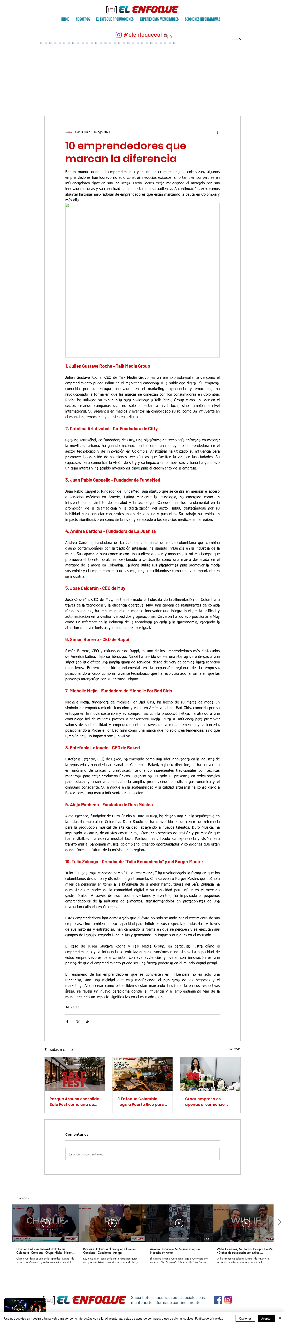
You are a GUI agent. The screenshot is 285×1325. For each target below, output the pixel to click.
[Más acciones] (217, 132)
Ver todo (235, 1049)
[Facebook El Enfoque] (218, 1300)
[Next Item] (233, 75)
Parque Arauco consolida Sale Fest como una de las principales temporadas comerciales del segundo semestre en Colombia (75, 1101)
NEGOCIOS (73, 1007)
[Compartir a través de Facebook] (67, 1021)
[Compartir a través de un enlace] (88, 1021)
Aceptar (266, 1318)
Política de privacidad (209, 1318)
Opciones (245, 1318)
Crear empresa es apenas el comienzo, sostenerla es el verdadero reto (205, 1101)
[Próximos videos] (279, 1222)
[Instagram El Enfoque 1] (228, 1300)
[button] (83, 20)
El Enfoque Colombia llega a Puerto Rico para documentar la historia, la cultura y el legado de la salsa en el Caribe (141, 1101)
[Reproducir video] (46, 1223)
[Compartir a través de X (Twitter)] (77, 1021)
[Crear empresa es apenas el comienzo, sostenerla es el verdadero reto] (210, 1074)
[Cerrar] (279, 1318)
